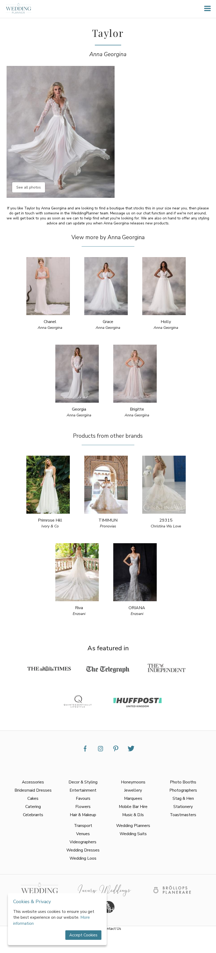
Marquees (133, 798)
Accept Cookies (83, 935)
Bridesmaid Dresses (33, 790)
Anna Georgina (107, 54)
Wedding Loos (83, 858)
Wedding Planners (133, 825)
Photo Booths (183, 782)
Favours (83, 798)
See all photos (28, 187)
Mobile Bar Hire (133, 806)
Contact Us (111, 928)
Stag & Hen (183, 798)
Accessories (33, 782)
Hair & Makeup (83, 814)
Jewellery (133, 790)
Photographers (183, 790)
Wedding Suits (133, 833)
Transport (83, 825)
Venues (83, 833)
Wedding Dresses (83, 850)
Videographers (83, 842)
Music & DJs (133, 814)
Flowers (83, 806)
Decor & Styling (82, 782)
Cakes (32, 798)
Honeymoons (133, 782)
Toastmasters (183, 814)
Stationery (183, 806)
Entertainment (83, 790)
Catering (33, 806)
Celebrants (33, 814)
